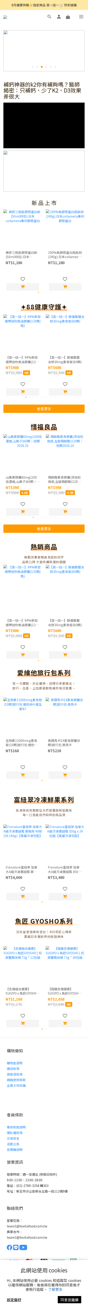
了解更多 (55, 1289)
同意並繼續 (69, 1299)
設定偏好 (14, 1299)
